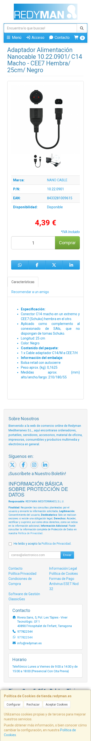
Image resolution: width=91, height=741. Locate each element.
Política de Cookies (63, 573)
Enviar (67, 555)
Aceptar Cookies (57, 704)
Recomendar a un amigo (30, 292)
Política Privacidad (22, 573)
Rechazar (33, 704)
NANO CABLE (57, 180)
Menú (16, 37)
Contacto (62, 37)
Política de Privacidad (30, 533)
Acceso (37, 37)
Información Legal (63, 568)
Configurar (13, 704)
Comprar (67, 242)
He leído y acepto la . (42, 543)
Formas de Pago (61, 579)
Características (22, 282)
